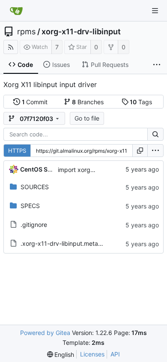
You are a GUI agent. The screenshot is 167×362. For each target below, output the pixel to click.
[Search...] (155, 134)
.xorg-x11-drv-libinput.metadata (66, 243)
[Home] (16, 10)
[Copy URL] (140, 150)
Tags (141, 102)
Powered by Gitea (45, 332)
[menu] (155, 150)
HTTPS (17, 150)
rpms (26, 31)
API (115, 354)
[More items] (157, 65)
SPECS (30, 205)
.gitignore (34, 224)
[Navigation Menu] (155, 10)
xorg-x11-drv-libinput (81, 31)
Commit (35, 102)
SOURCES (35, 186)
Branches (88, 102)
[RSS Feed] (10, 47)
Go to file (87, 118)
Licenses (92, 354)
